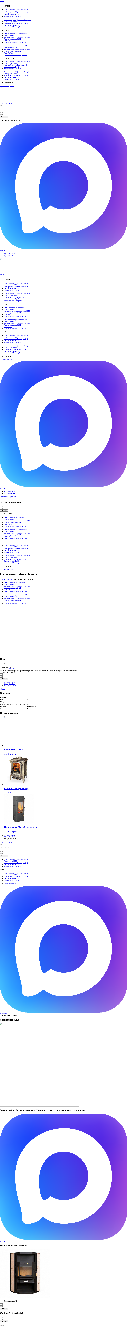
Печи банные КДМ (10, 35)
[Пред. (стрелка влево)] (1, 1325)
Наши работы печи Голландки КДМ (16, 13)
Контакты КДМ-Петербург (13, 16)
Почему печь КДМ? (10, 11)
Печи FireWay (8, 41)
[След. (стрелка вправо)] (3, 1325)
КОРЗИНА (10, 579)
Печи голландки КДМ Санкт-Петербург (17, 9)
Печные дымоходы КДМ (12, 39)
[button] (63, 870)
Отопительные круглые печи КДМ (16, 33)
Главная (2, 579)
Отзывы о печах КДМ (11, 15)
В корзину (13, 754)
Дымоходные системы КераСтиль (15, 42)
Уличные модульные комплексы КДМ (17, 37)
